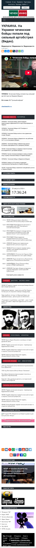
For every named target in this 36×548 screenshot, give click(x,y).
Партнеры (27, 2)
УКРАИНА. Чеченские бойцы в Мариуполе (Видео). (16, 159)
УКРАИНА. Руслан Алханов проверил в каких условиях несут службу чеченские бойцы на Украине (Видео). (17, 154)
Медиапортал (6, 46)
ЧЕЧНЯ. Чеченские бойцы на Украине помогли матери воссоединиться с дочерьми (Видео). (17, 149)
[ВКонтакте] (8, 51)
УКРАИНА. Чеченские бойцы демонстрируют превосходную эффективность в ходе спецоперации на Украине (17, 123)
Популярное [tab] (21, 117)
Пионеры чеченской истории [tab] (13, 385)
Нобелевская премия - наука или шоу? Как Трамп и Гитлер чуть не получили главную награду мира (17, 291)
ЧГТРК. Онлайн (6, 529)
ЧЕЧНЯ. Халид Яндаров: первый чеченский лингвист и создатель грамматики (18, 405)
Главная (8, 2)
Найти (25, 7)
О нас (14, 2)
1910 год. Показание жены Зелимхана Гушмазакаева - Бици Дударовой (18, 366)
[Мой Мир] (5, 51)
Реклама (18, 4)
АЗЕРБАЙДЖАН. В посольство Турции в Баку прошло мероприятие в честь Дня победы (19, 254)
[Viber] (17, 51)
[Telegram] (22, 51)
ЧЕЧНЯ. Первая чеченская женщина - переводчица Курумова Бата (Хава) (17, 345)
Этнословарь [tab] (15, 335)
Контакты (11, 4)
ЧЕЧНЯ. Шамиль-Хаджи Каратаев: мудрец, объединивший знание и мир (14, 355)
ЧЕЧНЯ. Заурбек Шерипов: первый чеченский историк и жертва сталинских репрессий (18, 350)
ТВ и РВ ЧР (5, 526)
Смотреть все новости (15, 275)
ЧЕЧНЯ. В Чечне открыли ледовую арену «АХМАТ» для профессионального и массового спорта (18, 249)
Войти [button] (24, 4)
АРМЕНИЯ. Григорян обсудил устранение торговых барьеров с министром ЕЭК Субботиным (18, 269)
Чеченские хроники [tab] (9, 361)
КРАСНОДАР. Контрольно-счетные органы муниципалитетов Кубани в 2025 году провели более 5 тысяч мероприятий (18, 232)
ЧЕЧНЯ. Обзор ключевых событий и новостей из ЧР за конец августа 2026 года (19, 220)
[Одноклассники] (11, 51)
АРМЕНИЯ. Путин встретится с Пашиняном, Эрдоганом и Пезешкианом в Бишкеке (19, 259)
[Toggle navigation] (4, 20)
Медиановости (17, 46)
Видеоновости (29, 46)
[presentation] (32, 316)
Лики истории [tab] (26, 361)
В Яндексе (17, 536)
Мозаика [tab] (6, 335)
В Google (9, 536)
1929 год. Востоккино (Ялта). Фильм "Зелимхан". (16, 370)
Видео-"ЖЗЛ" (5, 514)
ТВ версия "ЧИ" (6, 512)
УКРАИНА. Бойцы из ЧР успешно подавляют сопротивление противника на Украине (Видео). (15, 163)
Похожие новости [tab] (9, 117)
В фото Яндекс (15, 538)
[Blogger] (3, 51)
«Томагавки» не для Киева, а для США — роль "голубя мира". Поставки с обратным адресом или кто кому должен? (17, 301)
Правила (20, 2)
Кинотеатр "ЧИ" (6, 522)
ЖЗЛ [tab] (19, 361)
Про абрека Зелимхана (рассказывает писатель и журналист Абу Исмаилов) (16, 374)
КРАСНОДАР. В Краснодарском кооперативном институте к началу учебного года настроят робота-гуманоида (19, 238)
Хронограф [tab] (24, 335)
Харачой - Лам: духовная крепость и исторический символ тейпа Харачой (16, 379)
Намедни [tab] (6, 280)
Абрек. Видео (5, 519)
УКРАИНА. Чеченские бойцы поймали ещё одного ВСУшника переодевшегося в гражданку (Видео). (16, 144)
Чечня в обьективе (7, 517)
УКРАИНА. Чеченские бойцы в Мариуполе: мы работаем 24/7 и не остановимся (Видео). (17, 139)
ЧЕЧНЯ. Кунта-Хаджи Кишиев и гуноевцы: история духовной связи (16, 340)
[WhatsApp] (19, 51)
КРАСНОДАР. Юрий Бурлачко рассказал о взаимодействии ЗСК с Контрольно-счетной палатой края (18, 226)
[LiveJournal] (14, 51)
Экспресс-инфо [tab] (24, 280)
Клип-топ (4, 524)
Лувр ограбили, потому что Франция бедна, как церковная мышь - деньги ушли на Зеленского (16, 295)
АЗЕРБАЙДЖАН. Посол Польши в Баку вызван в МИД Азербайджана (17, 264)
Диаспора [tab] (14, 280)
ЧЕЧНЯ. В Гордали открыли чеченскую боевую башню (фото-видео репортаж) (17, 286)
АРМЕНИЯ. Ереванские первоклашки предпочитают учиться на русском (17, 243)
